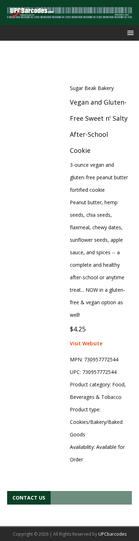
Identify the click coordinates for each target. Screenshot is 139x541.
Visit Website (86, 343)
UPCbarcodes (112, 534)
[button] (129, 32)
